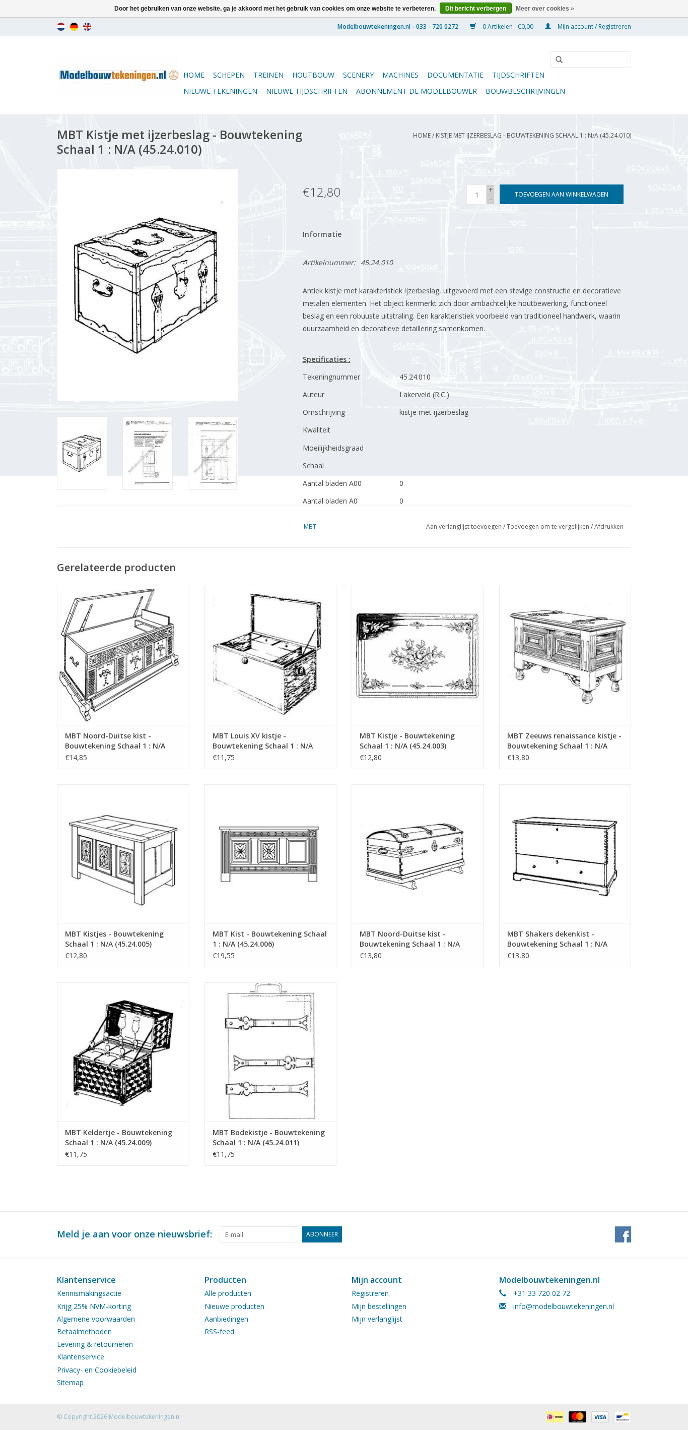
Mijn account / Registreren (593, 26)
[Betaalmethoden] (553, 1416)
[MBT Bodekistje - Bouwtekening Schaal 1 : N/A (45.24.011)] (270, 1051)
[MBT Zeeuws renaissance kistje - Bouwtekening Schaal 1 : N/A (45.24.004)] (565, 655)
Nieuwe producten (234, 1306)
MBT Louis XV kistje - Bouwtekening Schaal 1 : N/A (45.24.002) (263, 741)
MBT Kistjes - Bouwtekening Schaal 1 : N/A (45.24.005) (114, 939)
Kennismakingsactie (89, 1293)
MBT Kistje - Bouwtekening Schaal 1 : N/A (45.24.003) (407, 741)
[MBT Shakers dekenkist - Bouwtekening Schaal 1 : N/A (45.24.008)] (565, 853)
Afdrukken (609, 526)
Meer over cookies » (545, 8)
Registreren (370, 1293)
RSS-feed (219, 1331)
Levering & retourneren (95, 1344)
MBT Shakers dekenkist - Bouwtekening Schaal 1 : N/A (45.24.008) (557, 939)
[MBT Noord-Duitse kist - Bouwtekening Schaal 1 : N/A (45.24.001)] (123, 655)
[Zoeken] (556, 60)
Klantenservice (80, 1356)
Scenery (358, 75)
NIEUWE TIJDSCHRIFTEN (307, 91)
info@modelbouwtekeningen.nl (563, 1306)
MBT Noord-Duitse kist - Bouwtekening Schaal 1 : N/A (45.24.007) (410, 939)
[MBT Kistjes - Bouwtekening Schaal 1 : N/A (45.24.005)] (123, 853)
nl (61, 27)
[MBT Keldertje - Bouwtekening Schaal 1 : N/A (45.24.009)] (123, 1051)
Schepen (229, 75)
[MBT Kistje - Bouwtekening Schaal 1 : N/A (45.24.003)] (418, 655)
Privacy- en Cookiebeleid (96, 1370)
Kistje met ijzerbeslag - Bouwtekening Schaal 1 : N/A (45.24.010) (533, 135)
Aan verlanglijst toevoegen (464, 526)
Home (193, 75)
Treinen (268, 75)
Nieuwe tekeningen (220, 91)
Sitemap (70, 1382)
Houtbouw (313, 75)
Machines (400, 75)
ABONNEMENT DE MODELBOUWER (416, 91)
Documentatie (455, 75)
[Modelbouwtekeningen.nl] (118, 75)
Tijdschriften (518, 75)
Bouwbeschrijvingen (525, 91)
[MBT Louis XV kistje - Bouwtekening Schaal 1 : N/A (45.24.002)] (270, 655)
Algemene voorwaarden (96, 1319)
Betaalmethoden (84, 1331)
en (87, 27)
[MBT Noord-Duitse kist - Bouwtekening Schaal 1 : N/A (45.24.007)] (418, 853)
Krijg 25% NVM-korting (94, 1306)
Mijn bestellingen (379, 1306)
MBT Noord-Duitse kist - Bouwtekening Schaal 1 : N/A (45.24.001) (115, 741)
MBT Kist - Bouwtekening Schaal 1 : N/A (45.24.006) (270, 939)
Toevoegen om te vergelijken (549, 526)
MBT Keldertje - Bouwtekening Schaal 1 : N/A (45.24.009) (118, 1137)
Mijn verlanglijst (377, 1319)
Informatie (322, 234)
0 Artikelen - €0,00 (508, 26)
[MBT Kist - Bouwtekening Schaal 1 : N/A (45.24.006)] (270, 853)
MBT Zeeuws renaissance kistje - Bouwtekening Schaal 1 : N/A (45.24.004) (564, 741)
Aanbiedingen (226, 1319)
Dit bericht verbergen (475, 8)
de (74, 27)
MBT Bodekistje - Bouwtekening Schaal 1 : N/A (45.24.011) (269, 1137)
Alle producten (227, 1293)
